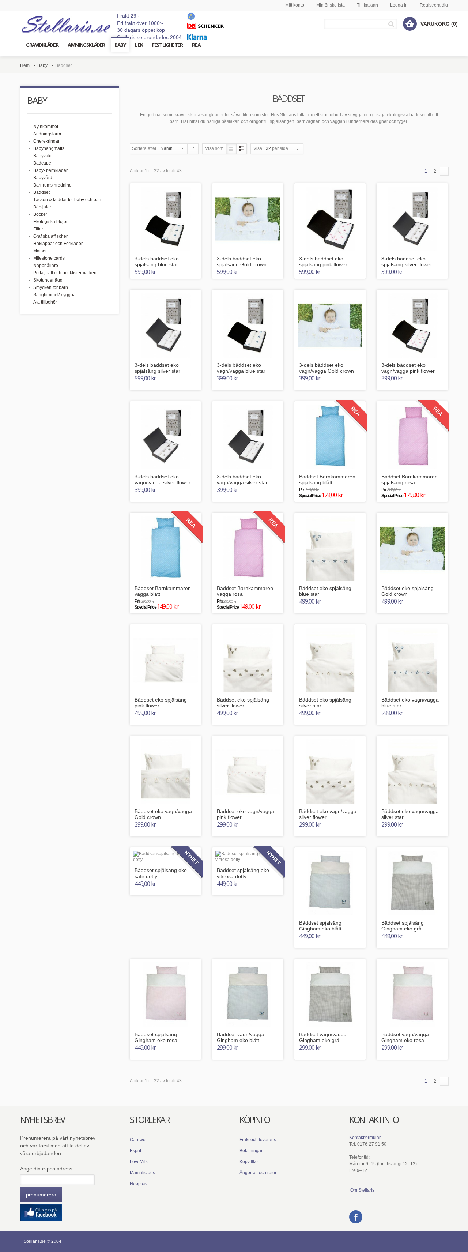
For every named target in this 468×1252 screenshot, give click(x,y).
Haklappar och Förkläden (58, 243)
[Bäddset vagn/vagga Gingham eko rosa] (412, 994)
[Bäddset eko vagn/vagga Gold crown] (165, 771)
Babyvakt (42, 155)
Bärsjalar (42, 207)
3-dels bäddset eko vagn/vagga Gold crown (326, 368)
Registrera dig (434, 5)
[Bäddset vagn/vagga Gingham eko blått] (247, 994)
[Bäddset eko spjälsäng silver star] (330, 660)
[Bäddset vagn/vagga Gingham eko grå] (330, 994)
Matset (39, 250)
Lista (241, 149)
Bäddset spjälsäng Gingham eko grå (402, 926)
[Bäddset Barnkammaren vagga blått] (165, 548)
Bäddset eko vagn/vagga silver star (410, 814)
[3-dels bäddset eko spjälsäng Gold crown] (247, 219)
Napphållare (45, 265)
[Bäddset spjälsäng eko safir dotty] (165, 857)
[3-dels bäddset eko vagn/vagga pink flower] (412, 325)
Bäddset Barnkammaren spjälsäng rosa (409, 480)
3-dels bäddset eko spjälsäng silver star (157, 368)
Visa (257, 148)
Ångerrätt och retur (257, 1172)
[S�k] (392, 24)
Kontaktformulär (365, 1137)
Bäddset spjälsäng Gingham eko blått (320, 926)
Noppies (138, 1183)
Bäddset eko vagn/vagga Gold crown (163, 814)
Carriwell (139, 1139)
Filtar (38, 229)
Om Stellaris (362, 1190)
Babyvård (42, 177)
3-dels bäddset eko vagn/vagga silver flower (162, 480)
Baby (42, 65)
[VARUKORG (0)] (410, 24)
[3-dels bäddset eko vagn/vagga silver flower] (165, 437)
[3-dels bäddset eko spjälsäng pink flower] (330, 219)
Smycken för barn (50, 287)
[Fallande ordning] (193, 149)
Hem (25, 65)
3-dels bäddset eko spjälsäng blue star (157, 262)
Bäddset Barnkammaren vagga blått (163, 591)
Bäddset (41, 192)
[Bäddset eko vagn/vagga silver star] (412, 771)
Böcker (40, 214)
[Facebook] (355, 1216)
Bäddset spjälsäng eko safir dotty (161, 873)
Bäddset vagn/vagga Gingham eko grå (323, 1037)
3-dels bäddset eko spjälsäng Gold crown (242, 262)
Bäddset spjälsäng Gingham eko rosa (156, 1037)
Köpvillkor (249, 1161)
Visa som (214, 148)
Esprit (135, 1150)
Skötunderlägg (48, 280)
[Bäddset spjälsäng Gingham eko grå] (412, 883)
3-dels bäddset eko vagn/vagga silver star (242, 480)
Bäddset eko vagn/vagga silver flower (327, 814)
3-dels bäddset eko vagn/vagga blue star (241, 368)
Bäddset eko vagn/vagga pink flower (245, 814)
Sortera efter (144, 148)
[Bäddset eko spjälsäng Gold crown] (412, 548)
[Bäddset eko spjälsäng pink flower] (165, 660)
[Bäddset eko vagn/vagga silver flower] (330, 771)
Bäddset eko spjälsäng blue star (325, 591)
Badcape (42, 163)
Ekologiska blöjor (50, 221)
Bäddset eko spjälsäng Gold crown (407, 591)
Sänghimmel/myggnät (55, 294)
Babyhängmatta (49, 148)
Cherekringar (46, 141)
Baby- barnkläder (50, 170)
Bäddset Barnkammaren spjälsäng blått (327, 480)
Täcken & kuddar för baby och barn (68, 199)
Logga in (399, 5)
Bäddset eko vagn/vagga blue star (410, 703)
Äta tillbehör (45, 302)
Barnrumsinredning (52, 185)
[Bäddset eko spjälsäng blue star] (330, 548)
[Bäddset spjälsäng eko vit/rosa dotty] (247, 857)
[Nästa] (444, 171)
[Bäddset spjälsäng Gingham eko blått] (330, 883)
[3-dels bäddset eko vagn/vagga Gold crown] (330, 325)
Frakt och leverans (257, 1139)
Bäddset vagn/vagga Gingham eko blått (240, 1037)
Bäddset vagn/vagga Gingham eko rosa (405, 1037)
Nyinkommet (45, 126)
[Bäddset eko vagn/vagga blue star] (412, 660)
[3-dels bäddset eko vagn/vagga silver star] (247, 437)
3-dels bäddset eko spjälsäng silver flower (406, 262)
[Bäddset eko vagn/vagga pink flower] (247, 771)
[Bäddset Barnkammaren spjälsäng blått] (330, 437)
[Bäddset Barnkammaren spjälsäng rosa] (412, 437)
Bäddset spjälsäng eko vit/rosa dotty (243, 873)
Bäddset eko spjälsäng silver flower (243, 703)
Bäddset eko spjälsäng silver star (325, 703)
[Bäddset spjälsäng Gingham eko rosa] (165, 994)
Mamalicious (142, 1172)
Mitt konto (294, 5)
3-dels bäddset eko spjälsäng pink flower (323, 262)
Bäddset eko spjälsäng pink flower (161, 703)
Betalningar (251, 1150)
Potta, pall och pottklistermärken (65, 272)
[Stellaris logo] (66, 24)
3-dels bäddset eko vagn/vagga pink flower (408, 368)
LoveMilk (139, 1161)
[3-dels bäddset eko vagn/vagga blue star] (247, 325)
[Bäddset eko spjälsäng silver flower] (247, 660)
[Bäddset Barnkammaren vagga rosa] (247, 548)
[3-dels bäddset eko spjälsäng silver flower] (412, 219)
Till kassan (367, 5)
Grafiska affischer (50, 236)
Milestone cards (49, 258)
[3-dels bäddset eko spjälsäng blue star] (165, 219)
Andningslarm (47, 133)
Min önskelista (330, 5)
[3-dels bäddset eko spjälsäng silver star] (165, 325)
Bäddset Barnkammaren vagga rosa (245, 591)
